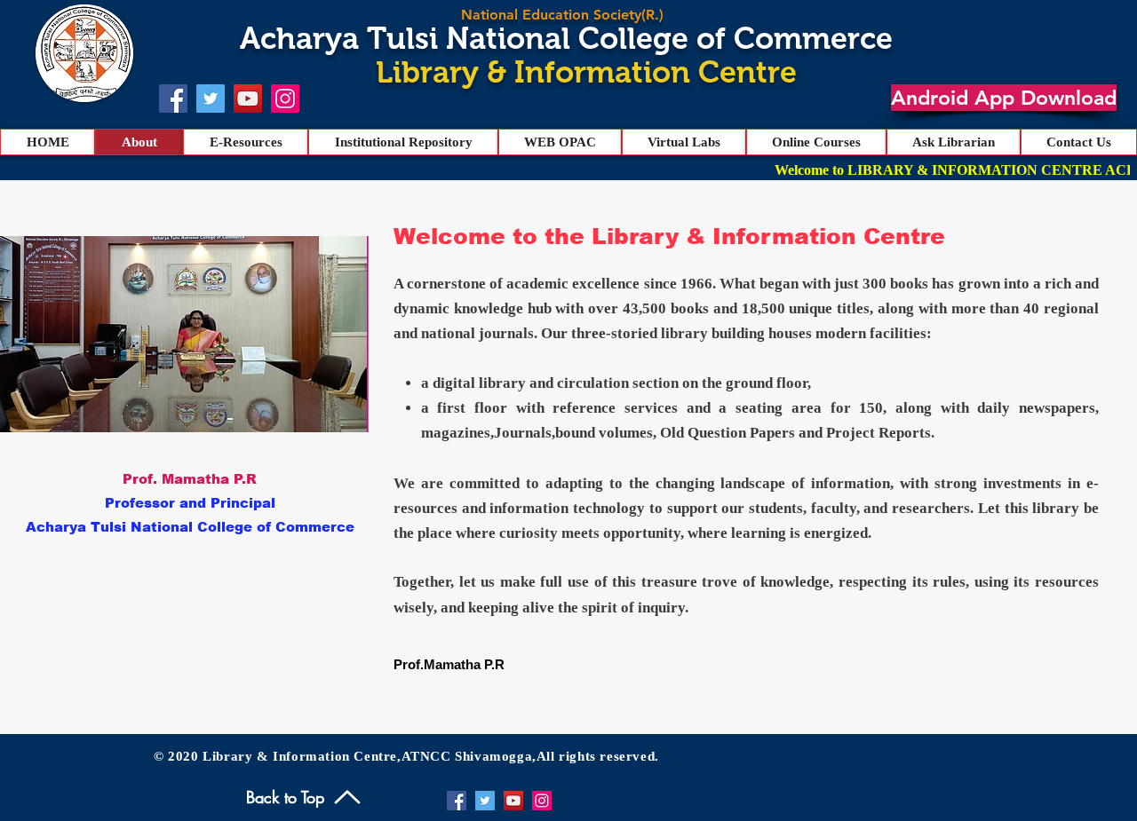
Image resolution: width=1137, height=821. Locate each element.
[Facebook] (173, 98)
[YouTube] (248, 98)
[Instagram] (285, 98)
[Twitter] (210, 98)
